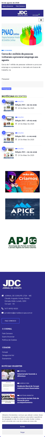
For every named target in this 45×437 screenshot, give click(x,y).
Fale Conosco (20, 6)
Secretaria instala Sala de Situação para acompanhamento (28, 400)
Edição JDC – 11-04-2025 (25, 136)
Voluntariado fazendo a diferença (27, 375)
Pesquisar (5, 79)
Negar (22, 432)
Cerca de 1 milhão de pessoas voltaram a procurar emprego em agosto (20, 57)
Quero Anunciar (8, 6)
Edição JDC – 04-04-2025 (26, 152)
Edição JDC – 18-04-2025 (26, 120)
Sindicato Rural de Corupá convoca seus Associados (28, 387)
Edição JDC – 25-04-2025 (26, 105)
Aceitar (22, 426)
